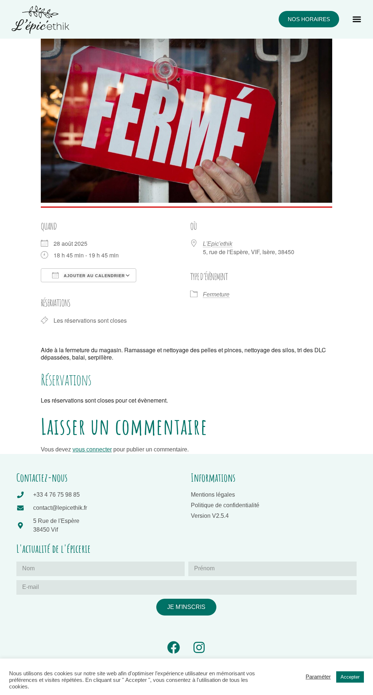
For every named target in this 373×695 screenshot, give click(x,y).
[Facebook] (173, 647)
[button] (357, 19)
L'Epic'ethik (217, 244)
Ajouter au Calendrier (93, 275)
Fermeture (216, 294)
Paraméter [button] (318, 677)
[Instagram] (199, 647)
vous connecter (92, 449)
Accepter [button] (350, 677)
